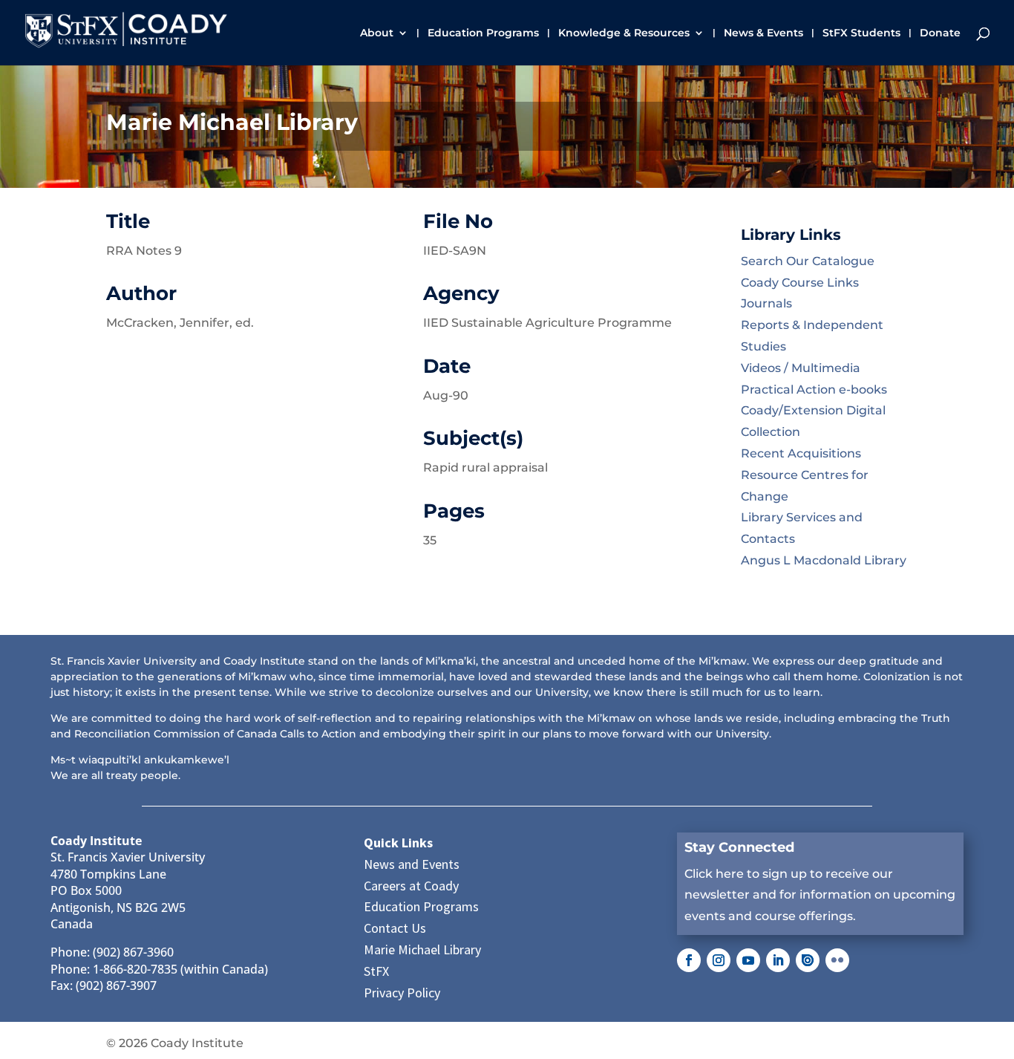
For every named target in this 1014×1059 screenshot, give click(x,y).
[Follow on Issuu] (808, 960)
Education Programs (483, 33)
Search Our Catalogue (807, 261)
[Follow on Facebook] (689, 960)
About (376, 33)
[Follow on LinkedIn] (778, 960)
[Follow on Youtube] (748, 960)
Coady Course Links (800, 283)
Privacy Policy (402, 992)
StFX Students (861, 33)
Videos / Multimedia (800, 368)
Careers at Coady (411, 885)
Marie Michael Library (422, 949)
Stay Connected (739, 847)
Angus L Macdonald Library (823, 560)
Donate (940, 33)
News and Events (411, 864)
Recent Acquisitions (801, 453)
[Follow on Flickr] (837, 960)
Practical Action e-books (814, 389)
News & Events (763, 33)
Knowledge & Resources (624, 33)
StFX (376, 971)
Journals (766, 303)
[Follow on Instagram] (718, 960)
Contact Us (395, 927)
